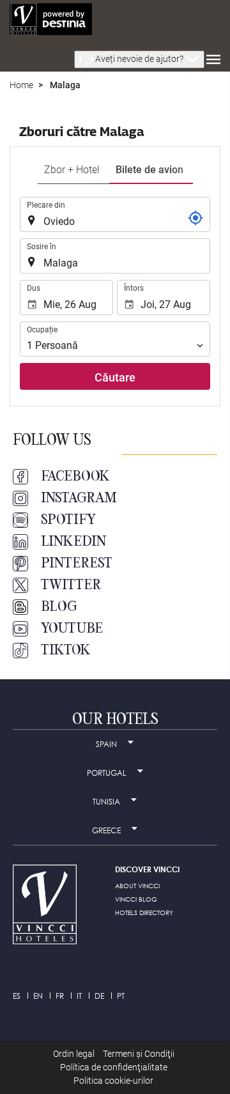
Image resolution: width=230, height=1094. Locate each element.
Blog (59, 607)
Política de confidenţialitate (113, 1067)
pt (121, 996)
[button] (139, 59)
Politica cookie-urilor (113, 1080)
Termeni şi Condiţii (138, 1054)
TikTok (66, 650)
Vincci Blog (136, 899)
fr (60, 996)
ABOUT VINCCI (137, 886)
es (16, 996)
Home (21, 85)
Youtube (72, 628)
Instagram (79, 498)
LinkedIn (73, 542)
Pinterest (76, 563)
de (99, 996)
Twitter (71, 585)
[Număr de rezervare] (195, 218)
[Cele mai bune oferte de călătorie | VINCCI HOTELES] (51, 19)
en (38, 996)
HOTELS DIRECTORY (144, 912)
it (79, 996)
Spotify (68, 520)
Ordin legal (74, 1054)
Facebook (75, 476)
